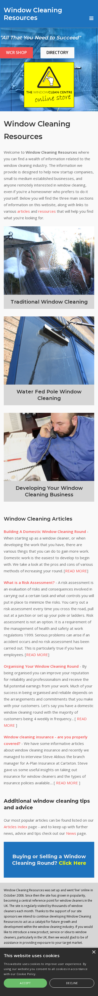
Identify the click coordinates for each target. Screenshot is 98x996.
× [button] (93, 952)
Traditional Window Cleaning (49, 302)
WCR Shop (16, 52)
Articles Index (15, 826)
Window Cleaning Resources (33, 13)
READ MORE (76, 570)
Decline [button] (72, 983)
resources (47, 211)
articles (23, 211)
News (71, 833)
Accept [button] (25, 983)
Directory (57, 52)
